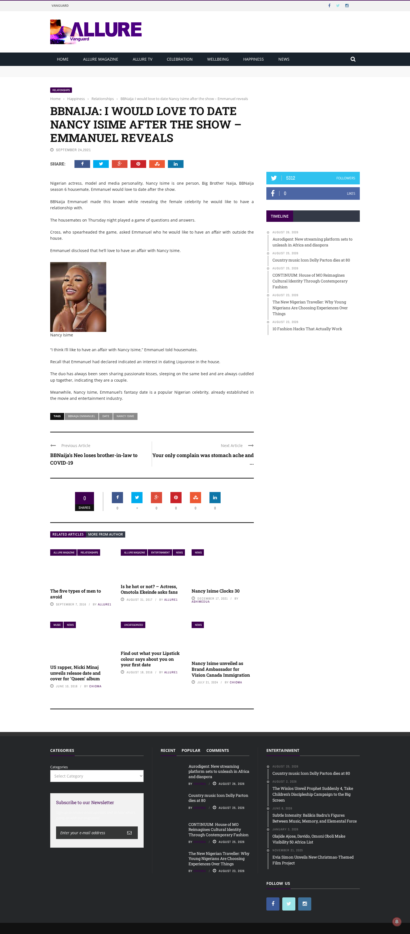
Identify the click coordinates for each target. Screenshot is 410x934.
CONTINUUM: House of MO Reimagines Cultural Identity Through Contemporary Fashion (219, 829)
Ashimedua (201, 601)
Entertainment (160, 552)
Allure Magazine (100, 59)
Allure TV (142, 59)
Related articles (68, 534)
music (57, 625)
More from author (105, 534)
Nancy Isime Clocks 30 (216, 591)
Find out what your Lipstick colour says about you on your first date (150, 659)
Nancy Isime (125, 416)
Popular (191, 750)
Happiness (253, 59)
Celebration (180, 59)
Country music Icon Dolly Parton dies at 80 (87, 73)
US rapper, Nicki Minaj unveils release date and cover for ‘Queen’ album (75, 673)
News (284, 59)
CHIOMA (95, 686)
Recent (168, 750)
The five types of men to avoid (75, 594)
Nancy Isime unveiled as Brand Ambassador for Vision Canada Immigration (221, 669)
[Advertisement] (313, 122)
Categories (59, 766)
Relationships (61, 90)
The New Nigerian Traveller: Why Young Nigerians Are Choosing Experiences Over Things (219, 858)
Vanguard (60, 5)
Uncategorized (133, 625)
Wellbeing (218, 59)
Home (63, 59)
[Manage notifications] (396, 921)
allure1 (104, 604)
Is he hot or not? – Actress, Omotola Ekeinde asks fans (149, 589)
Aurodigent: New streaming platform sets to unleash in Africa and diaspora (115, 68)
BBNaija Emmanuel (81, 416)
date (105, 416)
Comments (217, 750)
